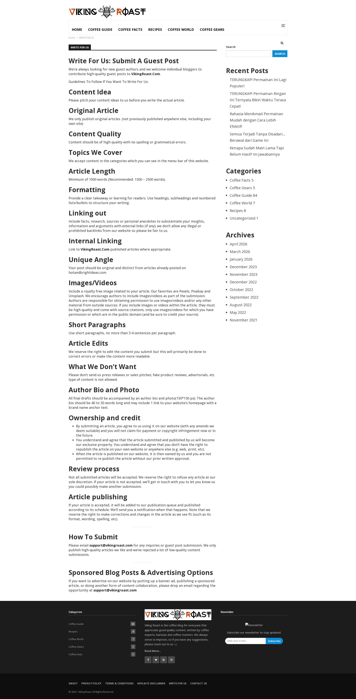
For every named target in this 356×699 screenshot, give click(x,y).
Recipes (155, 29)
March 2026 (240, 251)
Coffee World (181, 29)
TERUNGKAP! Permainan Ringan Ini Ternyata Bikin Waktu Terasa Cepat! (258, 100)
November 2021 (243, 320)
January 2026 (241, 259)
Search (230, 47)
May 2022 (238, 312)
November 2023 (243, 274)
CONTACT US (198, 683)
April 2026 (238, 243)
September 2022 (244, 297)
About (73, 683)
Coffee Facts (130, 29)
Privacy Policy (91, 683)
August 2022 (241, 304)
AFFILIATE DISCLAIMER (151, 683)
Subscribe (274, 641)
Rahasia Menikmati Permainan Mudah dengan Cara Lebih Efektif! (256, 120)
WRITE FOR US (178, 683)
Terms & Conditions (119, 683)
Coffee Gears (212, 29)
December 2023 (243, 266)
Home (77, 29)
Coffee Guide (100, 29)
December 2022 (243, 281)
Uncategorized (244, 218)
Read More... (153, 651)
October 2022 (241, 289)
